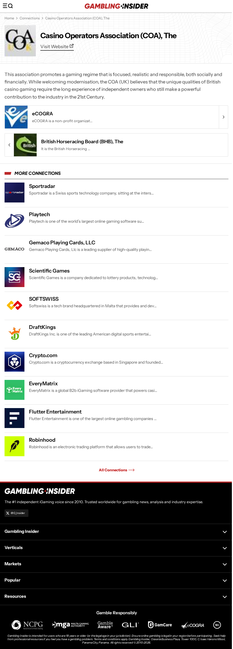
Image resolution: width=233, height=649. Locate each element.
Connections (30, 18)
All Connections (113, 470)
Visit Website (54, 46)
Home (9, 18)
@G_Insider (18, 513)
